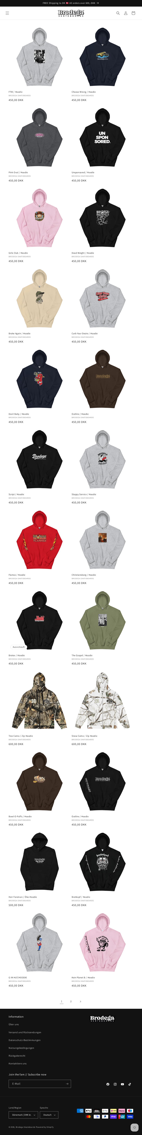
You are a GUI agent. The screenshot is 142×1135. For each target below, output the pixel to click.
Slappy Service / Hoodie (84, 494)
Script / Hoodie (16, 494)
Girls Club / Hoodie (18, 253)
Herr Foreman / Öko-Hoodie (23, 897)
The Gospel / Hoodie (82, 655)
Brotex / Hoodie (17, 655)
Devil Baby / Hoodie (19, 414)
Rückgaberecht (17, 1055)
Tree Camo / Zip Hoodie (21, 736)
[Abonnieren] (67, 1084)
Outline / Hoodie (80, 414)
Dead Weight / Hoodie (83, 253)
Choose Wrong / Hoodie (84, 92)
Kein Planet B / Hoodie (83, 977)
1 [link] (61, 1001)
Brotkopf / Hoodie (81, 897)
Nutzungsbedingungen (21, 1047)
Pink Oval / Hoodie (18, 172)
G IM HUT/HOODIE (18, 977)
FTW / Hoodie (15, 92)
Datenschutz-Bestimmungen (25, 1040)
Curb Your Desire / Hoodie (85, 333)
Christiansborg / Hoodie (84, 575)
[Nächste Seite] (80, 1001)
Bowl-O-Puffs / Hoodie (20, 816)
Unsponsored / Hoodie (83, 172)
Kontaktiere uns (18, 1063)
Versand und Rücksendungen (25, 1032)
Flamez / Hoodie (17, 575)
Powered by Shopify (45, 1127)
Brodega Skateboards (25, 1127)
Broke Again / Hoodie (19, 333)
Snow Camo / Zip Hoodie (84, 736)
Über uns (14, 1024)
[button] (7, 13)
